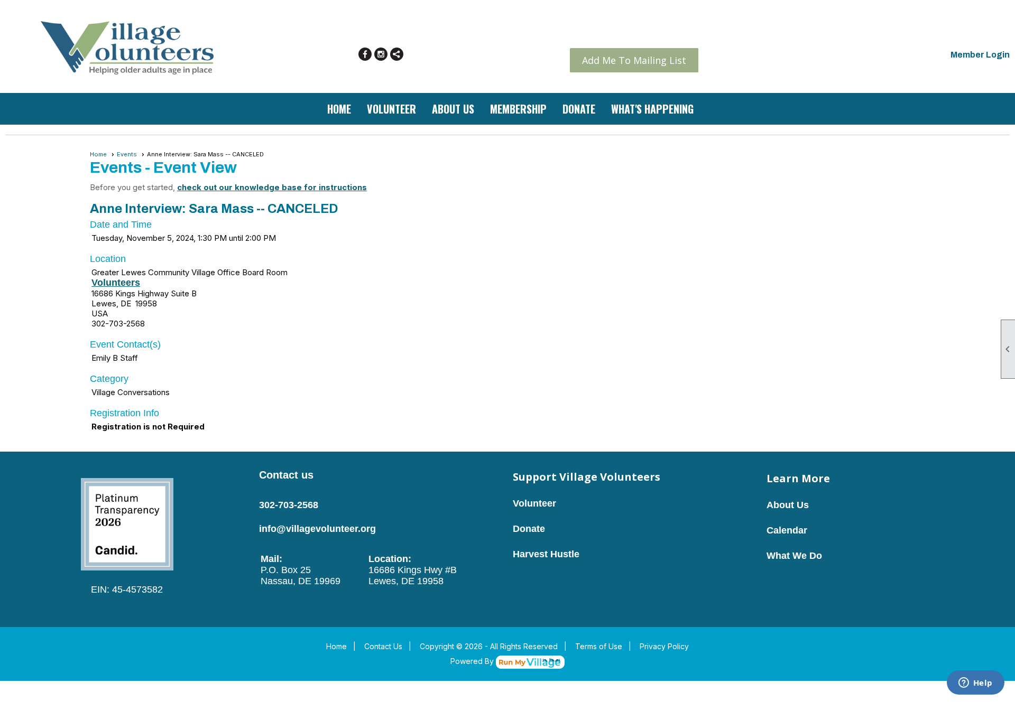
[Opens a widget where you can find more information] (975, 683)
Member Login (980, 54)
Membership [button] (518, 109)
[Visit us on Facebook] (365, 54)
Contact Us (383, 646)
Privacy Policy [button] (664, 646)
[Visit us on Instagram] (380, 54)
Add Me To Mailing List (634, 60)
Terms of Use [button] (598, 646)
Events (127, 154)
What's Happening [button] (652, 109)
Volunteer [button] (391, 109)
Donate (578, 109)
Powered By (473, 661)
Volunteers (115, 282)
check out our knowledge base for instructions (272, 187)
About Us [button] (453, 109)
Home (339, 109)
